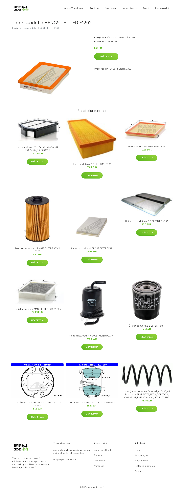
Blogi (146, 8)
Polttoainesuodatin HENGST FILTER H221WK (92, 335)
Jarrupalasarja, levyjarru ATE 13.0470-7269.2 (92, 402)
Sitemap (139, 471)
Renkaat (95, 8)
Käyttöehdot (141, 460)
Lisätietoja (106, 56)
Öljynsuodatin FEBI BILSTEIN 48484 (147, 325)
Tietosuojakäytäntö (145, 466)
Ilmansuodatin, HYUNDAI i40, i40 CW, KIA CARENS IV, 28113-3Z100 (37, 149)
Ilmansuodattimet (126, 37)
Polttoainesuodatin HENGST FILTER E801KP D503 (37, 250)
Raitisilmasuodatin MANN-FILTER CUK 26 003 (37, 309)
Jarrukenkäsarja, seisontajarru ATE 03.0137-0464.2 (37, 404)
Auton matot (129, 8)
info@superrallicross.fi (64, 459)
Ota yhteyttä (141, 455)
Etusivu (15, 28)
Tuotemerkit (162, 8)
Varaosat (111, 8)
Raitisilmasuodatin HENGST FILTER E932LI (92, 248)
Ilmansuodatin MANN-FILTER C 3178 (146, 146)
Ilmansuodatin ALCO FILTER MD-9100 (92, 164)
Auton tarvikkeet (73, 8)
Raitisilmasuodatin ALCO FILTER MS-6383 (146, 221)
